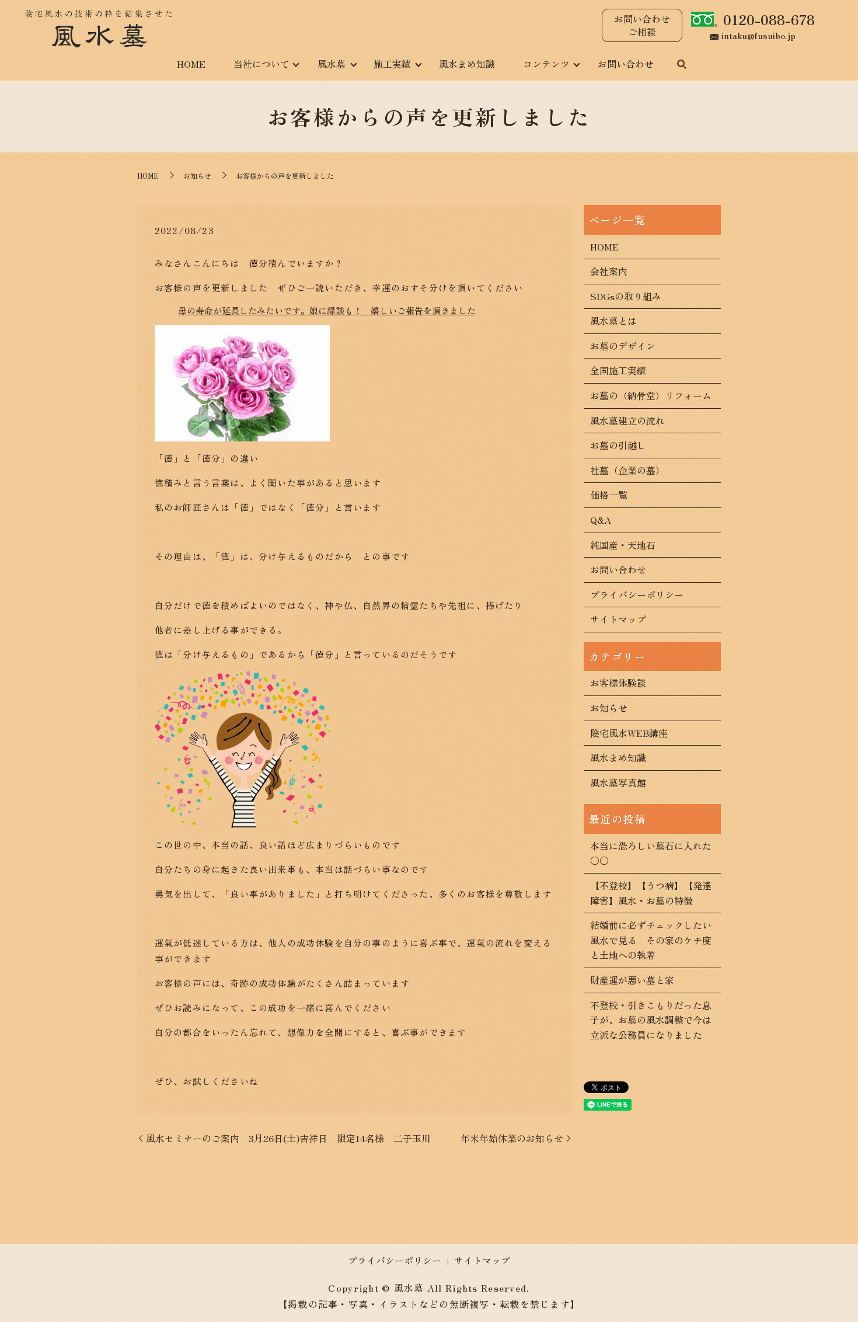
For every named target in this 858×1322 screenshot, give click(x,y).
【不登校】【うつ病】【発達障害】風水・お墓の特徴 (650, 892)
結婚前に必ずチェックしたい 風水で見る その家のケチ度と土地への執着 (652, 940)
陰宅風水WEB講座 (629, 733)
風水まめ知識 (467, 64)
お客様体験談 (618, 683)
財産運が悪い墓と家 (632, 980)
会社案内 (608, 271)
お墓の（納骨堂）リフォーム (650, 395)
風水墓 (332, 64)
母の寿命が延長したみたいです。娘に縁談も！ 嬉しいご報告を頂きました (327, 310)
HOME (191, 64)
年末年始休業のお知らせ (512, 1138)
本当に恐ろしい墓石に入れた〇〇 (650, 853)
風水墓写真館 (618, 782)
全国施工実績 (618, 370)
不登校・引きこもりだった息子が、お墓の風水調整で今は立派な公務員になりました (650, 1020)
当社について (261, 64)
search (682, 65)
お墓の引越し (618, 445)
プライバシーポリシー (636, 594)
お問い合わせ (626, 64)
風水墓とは (613, 321)
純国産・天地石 (622, 545)
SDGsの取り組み (625, 296)
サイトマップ (618, 619)
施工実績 (392, 64)
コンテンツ (546, 64)
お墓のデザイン (622, 346)
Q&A (600, 520)
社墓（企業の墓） (627, 470)
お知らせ (197, 175)
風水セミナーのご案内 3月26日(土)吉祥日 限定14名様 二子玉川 (288, 1138)
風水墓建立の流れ (627, 420)
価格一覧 (608, 495)
